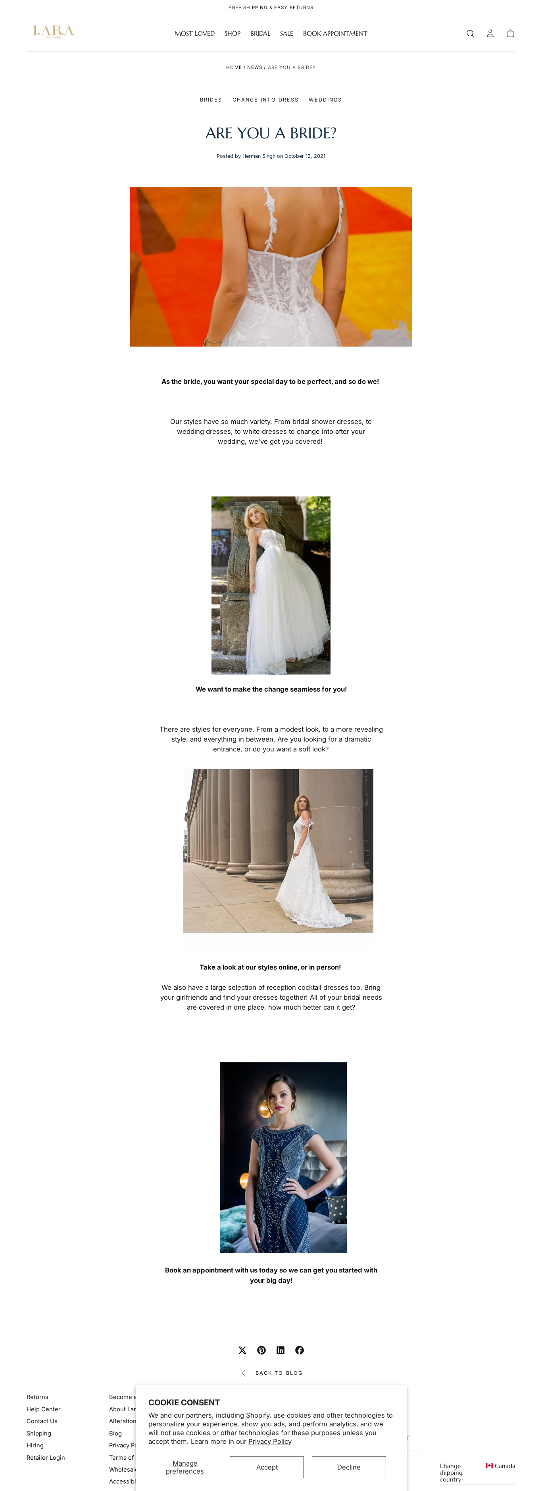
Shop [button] (232, 33)
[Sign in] (490, 33)
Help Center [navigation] (44, 1409)
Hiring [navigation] (35, 1445)
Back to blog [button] (279, 1373)
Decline (349, 1467)
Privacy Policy (270, 1441)
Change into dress (266, 100)
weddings (325, 100)
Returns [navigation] (37, 1397)
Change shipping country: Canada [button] (477, 1473)
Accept (267, 1467)
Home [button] (234, 67)
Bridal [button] (260, 33)
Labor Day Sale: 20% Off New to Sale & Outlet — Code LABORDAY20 (274, 7)
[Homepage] (52, 33)
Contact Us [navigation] (42, 1421)
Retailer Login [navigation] (46, 1457)
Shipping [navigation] (39, 1433)
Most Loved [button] (195, 33)
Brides (211, 100)
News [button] (254, 67)
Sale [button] (286, 33)
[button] (470, 33)
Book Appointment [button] (335, 33)
